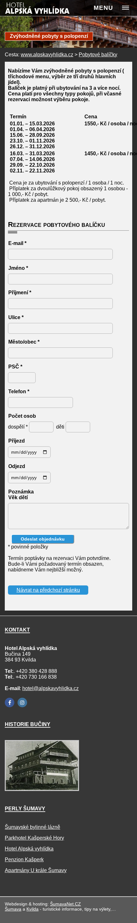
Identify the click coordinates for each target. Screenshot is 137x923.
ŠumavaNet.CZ (65, 903)
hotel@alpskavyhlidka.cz (50, 688)
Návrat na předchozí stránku (48, 590)
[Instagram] (22, 702)
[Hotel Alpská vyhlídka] (44, 10)
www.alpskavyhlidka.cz (47, 54)
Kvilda (32, 909)
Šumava (13, 909)
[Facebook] (9, 702)
